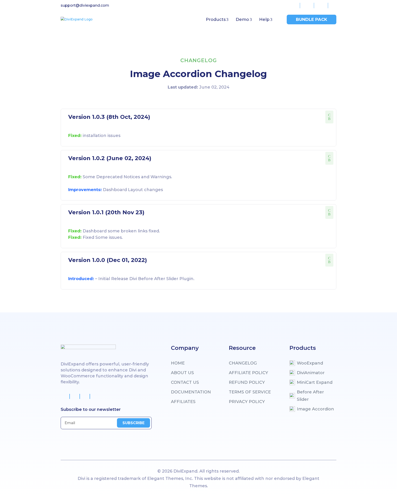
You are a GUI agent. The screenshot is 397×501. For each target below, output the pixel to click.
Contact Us (185, 382)
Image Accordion (315, 409)
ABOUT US (182, 372)
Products (216, 19)
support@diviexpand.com (85, 5)
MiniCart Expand (314, 382)
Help (264, 19)
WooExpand (310, 363)
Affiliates (183, 401)
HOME (178, 363)
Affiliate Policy (248, 372)
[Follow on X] (75, 396)
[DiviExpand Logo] (77, 19)
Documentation (191, 392)
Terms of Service (250, 392)
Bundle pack (311, 19)
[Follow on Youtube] (85, 396)
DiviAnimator (311, 372)
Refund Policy (247, 382)
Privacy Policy (247, 401)
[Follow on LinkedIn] (95, 396)
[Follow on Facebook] (65, 396)
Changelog (243, 363)
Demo (242, 19)
